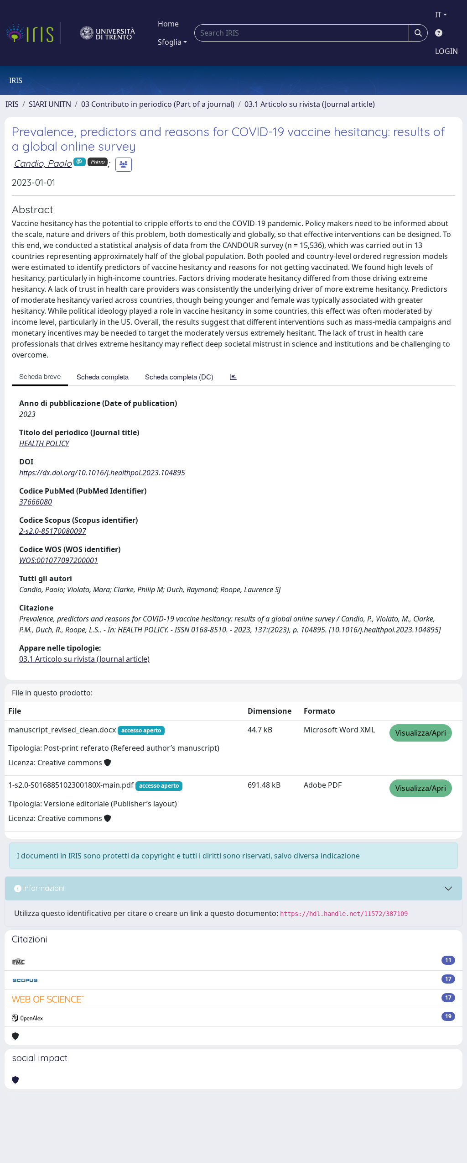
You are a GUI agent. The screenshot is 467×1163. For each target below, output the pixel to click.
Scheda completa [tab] (103, 376)
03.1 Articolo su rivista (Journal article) (309, 104)
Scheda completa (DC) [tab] (179, 376)
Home (168, 24)
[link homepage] (33, 33)
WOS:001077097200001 (58, 560)
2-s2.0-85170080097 (52, 531)
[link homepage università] (107, 33)
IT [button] (438, 15)
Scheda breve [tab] (40, 376)
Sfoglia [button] (170, 42)
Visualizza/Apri (420, 733)
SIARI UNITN (50, 104)
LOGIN (446, 51)
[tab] (233, 376)
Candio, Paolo (43, 163)
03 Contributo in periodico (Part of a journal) (157, 104)
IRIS (12, 104)
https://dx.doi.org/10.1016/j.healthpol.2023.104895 (102, 473)
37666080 (35, 502)
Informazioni (42, 888)
